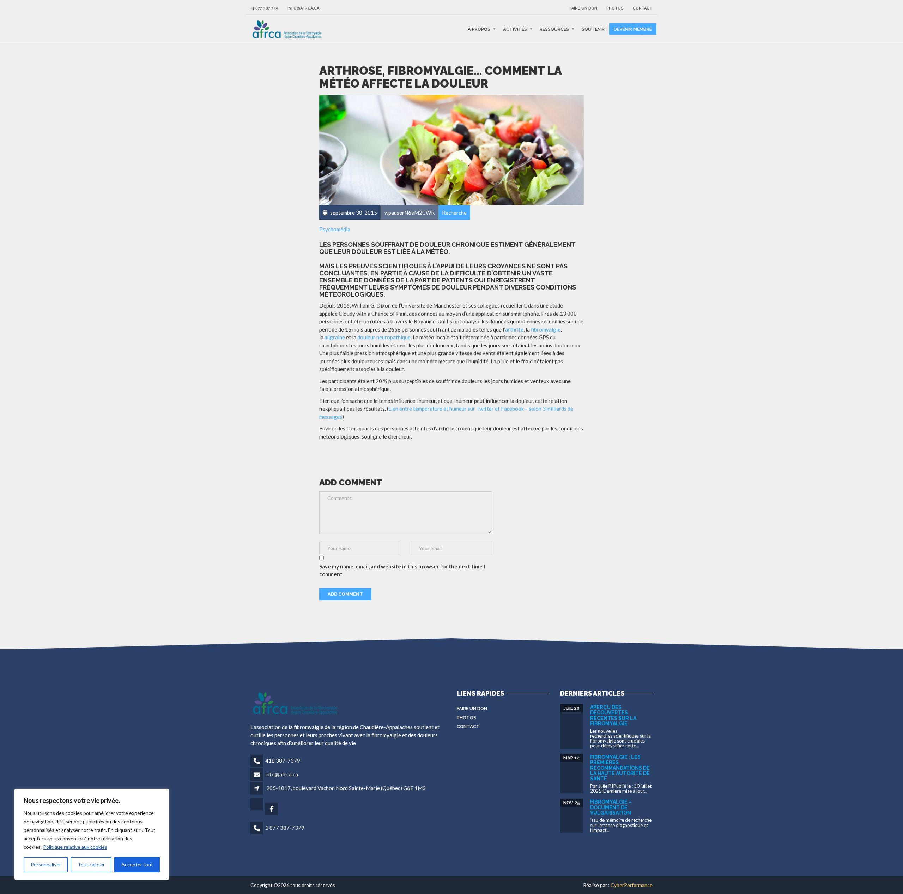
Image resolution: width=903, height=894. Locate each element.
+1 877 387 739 (264, 8)
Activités (515, 28)
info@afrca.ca (303, 8)
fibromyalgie (545, 329)
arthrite (514, 329)
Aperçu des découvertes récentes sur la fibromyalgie (613, 715)
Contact (642, 8)
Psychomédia (334, 229)
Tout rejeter (91, 865)
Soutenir (593, 28)
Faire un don (583, 8)
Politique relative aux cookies (75, 847)
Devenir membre (633, 28)
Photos (615, 8)
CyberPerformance (632, 885)
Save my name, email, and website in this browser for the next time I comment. (402, 570)
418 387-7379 (282, 760)
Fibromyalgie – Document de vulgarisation (611, 807)
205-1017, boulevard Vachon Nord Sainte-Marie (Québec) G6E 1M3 (346, 788)
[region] (91, 834)
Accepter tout (137, 865)
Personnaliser (46, 865)
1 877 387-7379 (284, 827)
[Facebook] (272, 809)
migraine (335, 337)
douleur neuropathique (384, 337)
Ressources (554, 28)
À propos (479, 28)
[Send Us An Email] (257, 809)
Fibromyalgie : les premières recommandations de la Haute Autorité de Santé (620, 768)
